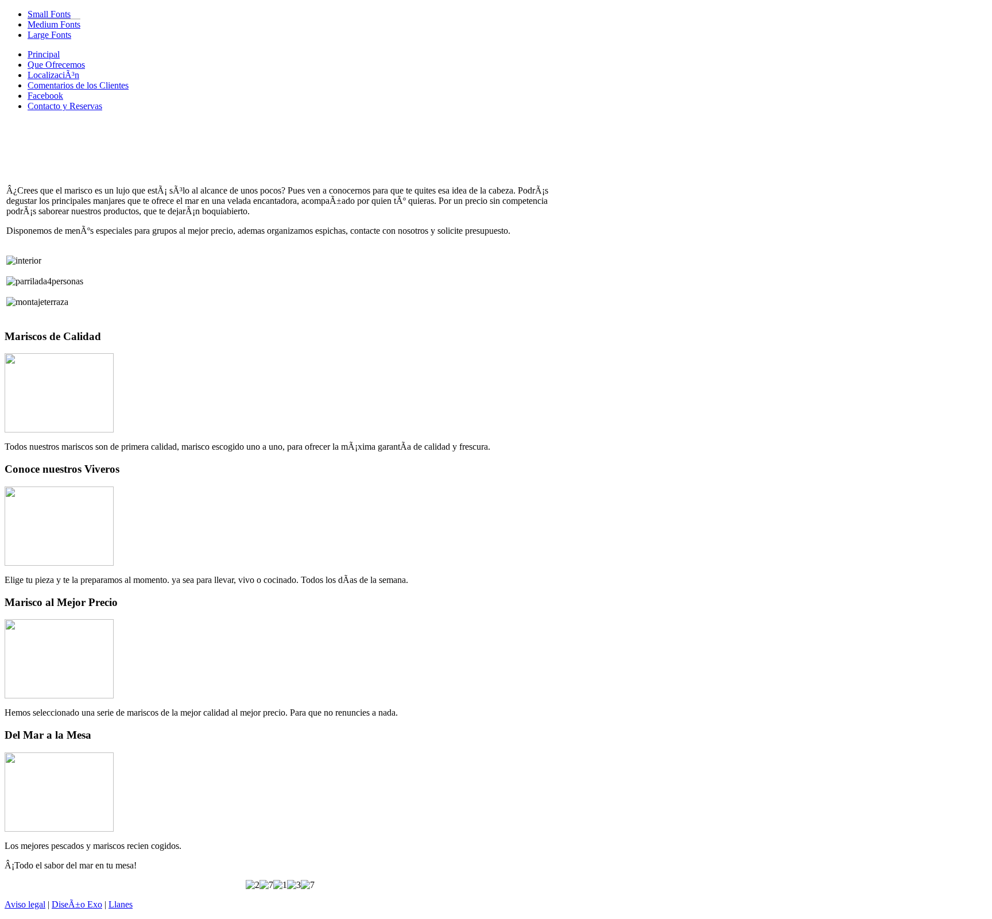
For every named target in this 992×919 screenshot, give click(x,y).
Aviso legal (25, 904)
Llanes (120, 904)
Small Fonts (49, 14)
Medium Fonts (54, 24)
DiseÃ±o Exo (77, 904)
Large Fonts (49, 35)
